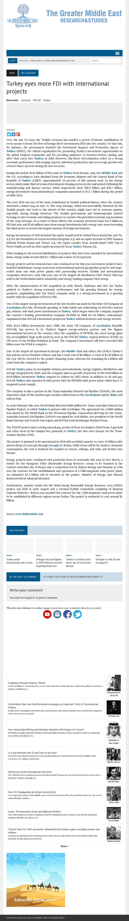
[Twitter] (9, 134)
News (9, 555)
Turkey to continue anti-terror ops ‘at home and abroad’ (78, 562)
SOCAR (37, 100)
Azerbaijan (13, 307)
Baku (113, 395)
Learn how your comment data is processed (75, 608)
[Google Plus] (18, 134)
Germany (26, 100)
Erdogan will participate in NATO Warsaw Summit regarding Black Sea (49, 562)
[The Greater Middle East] (64, 15)
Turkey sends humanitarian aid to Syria (19, 561)
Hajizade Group (57, 918)
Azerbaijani (92, 395)
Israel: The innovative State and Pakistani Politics (34, 811)
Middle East (109, 173)
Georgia (53, 445)
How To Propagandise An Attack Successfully (32, 792)
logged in (29, 597)
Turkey (47, 100)
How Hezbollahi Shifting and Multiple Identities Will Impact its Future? (46, 729)
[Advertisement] (64, 39)
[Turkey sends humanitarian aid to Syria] (19, 551)
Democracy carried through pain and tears (30, 771)
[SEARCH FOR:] (105, 60)
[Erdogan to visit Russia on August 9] (109, 551)
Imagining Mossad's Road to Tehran (26, 682)
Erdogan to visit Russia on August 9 (108, 561)
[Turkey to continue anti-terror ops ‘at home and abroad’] (79, 551)
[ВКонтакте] (13, 134)
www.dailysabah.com (29, 514)
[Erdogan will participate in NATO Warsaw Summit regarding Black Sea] (49, 551)
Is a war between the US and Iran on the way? (32, 752)
